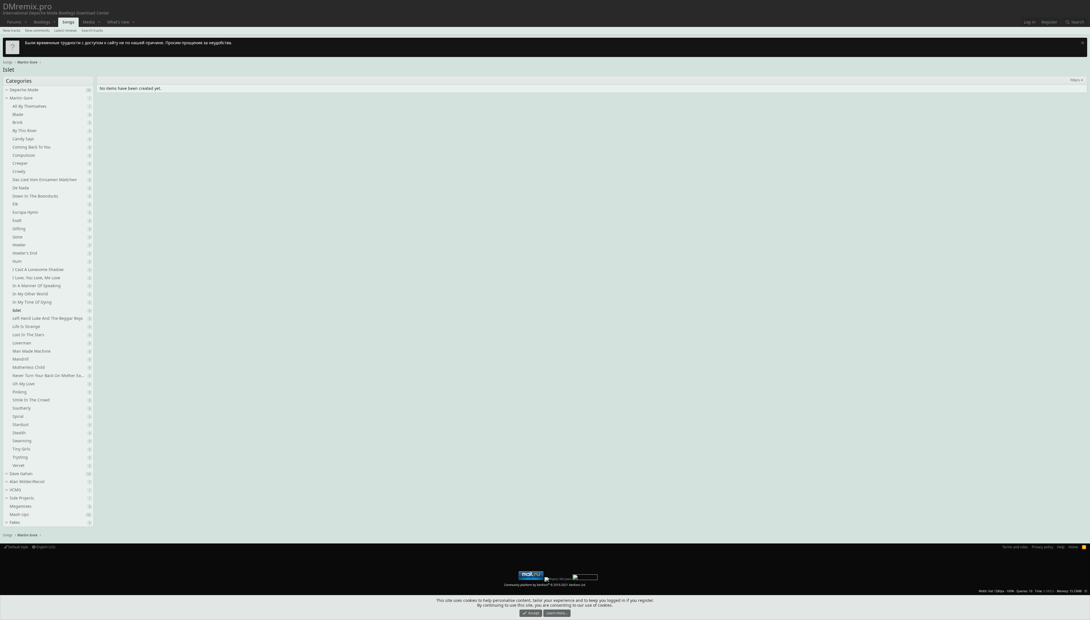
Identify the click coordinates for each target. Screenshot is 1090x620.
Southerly (21, 408)
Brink (17, 122)
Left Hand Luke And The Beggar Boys (47, 318)
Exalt (17, 220)
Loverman (21, 343)
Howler (19, 244)
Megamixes (21, 506)
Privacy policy (1042, 547)
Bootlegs (42, 22)
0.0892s (1048, 591)
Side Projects (22, 498)
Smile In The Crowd (31, 400)
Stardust (20, 424)
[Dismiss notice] (1081, 43)
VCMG (15, 489)
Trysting (20, 457)
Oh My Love (23, 383)
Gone (17, 237)
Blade (17, 114)
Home (1073, 547)
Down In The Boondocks (35, 196)
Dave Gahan (21, 473)
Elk (15, 204)
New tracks (11, 30)
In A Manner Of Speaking (36, 285)
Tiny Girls (21, 449)
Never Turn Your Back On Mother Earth (49, 375)
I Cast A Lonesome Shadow (38, 269)
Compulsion (23, 155)
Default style (17, 547)
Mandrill (20, 359)
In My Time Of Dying (32, 302)
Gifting (19, 228)
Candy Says (23, 138)
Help (1060, 547)
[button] (26, 22)
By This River (24, 130)
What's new (118, 22)
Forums (14, 22)
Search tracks (92, 30)
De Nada (20, 188)
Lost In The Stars (28, 334)
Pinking (19, 392)
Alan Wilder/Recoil (27, 481)
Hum (17, 261)
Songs (68, 22)
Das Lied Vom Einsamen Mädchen (44, 179)
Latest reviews (65, 30)
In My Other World (30, 294)
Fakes (15, 522)
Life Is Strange (26, 326)
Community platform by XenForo (545, 585)
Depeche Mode (24, 89)
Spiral (18, 416)
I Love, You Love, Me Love (36, 277)
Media (89, 22)
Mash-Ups (19, 514)
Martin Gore (21, 98)
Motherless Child (28, 367)
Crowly (18, 171)
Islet (16, 310)
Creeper (20, 163)
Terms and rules (1015, 547)
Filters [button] (1075, 80)
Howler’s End (24, 253)
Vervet (18, 465)
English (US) (45, 547)
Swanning (22, 440)
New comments (37, 30)
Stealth (19, 432)
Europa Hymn (25, 212)
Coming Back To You (31, 147)
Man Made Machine (31, 351)
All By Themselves (29, 106)
